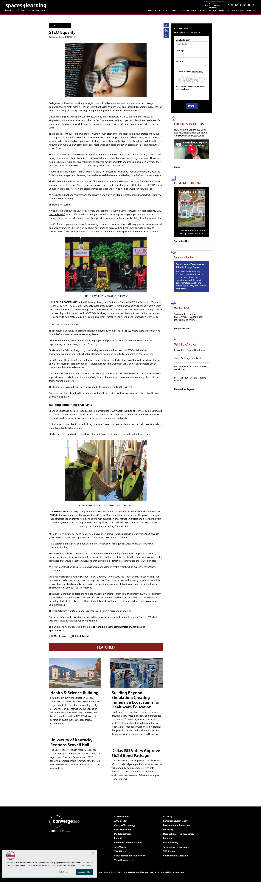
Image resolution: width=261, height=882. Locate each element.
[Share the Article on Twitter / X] (166, 35)
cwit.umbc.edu (56, 214)
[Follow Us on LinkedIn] (228, 4)
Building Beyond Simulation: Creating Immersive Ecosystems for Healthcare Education (135, 700)
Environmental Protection (176, 825)
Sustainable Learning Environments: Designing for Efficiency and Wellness (188, 316)
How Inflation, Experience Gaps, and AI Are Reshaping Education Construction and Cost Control (190, 132)
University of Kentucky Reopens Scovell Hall (71, 742)
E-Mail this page (59, 636)
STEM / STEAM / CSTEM (60, 25)
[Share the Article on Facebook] (166, 25)
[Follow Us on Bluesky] (236, 5)
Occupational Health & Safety (178, 833)
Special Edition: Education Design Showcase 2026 (191, 232)
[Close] (93, 853)
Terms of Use (147, 872)
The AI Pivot (120, 851)
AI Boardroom (121, 816)
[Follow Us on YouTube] (249, 5)
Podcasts (196, 10)
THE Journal (169, 851)
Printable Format (81, 636)
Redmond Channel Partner (128, 842)
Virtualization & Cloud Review (129, 855)
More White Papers (184, 389)
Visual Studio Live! (124, 859)
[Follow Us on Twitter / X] (232, 5)
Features (175, 10)
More (249, 10)
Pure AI (118, 838)
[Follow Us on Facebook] (240, 5)
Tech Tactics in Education (176, 846)
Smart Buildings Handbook (187, 358)
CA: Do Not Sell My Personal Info (169, 872)
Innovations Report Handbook (189, 350)
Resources (208, 10)
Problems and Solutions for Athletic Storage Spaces (190, 266)
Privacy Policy (197, 71)
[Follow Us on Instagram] (244, 5)
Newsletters (238, 10)
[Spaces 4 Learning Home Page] (25, 7)
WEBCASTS (183, 308)
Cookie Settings (61, 872)
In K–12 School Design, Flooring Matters (190, 379)
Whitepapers (185, 344)
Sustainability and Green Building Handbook (191, 368)
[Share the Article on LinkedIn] (166, 30)
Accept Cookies (84, 872)
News (165, 10)
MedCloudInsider (123, 833)
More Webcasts (182, 328)
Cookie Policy (130, 872)
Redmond (168, 838)
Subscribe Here (182, 241)
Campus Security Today (175, 820)
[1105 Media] (65, 846)
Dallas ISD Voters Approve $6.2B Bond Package (135, 753)
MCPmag (168, 829)
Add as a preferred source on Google (215, 5)
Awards (222, 10)
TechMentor (120, 846)
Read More (181, 288)
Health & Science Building (74, 692)
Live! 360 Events (122, 829)
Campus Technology (124, 825)
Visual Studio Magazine (175, 855)
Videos (185, 10)
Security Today (170, 842)
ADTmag (167, 816)
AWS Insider (120, 820)
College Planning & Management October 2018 (112, 626)
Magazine (153, 10)
